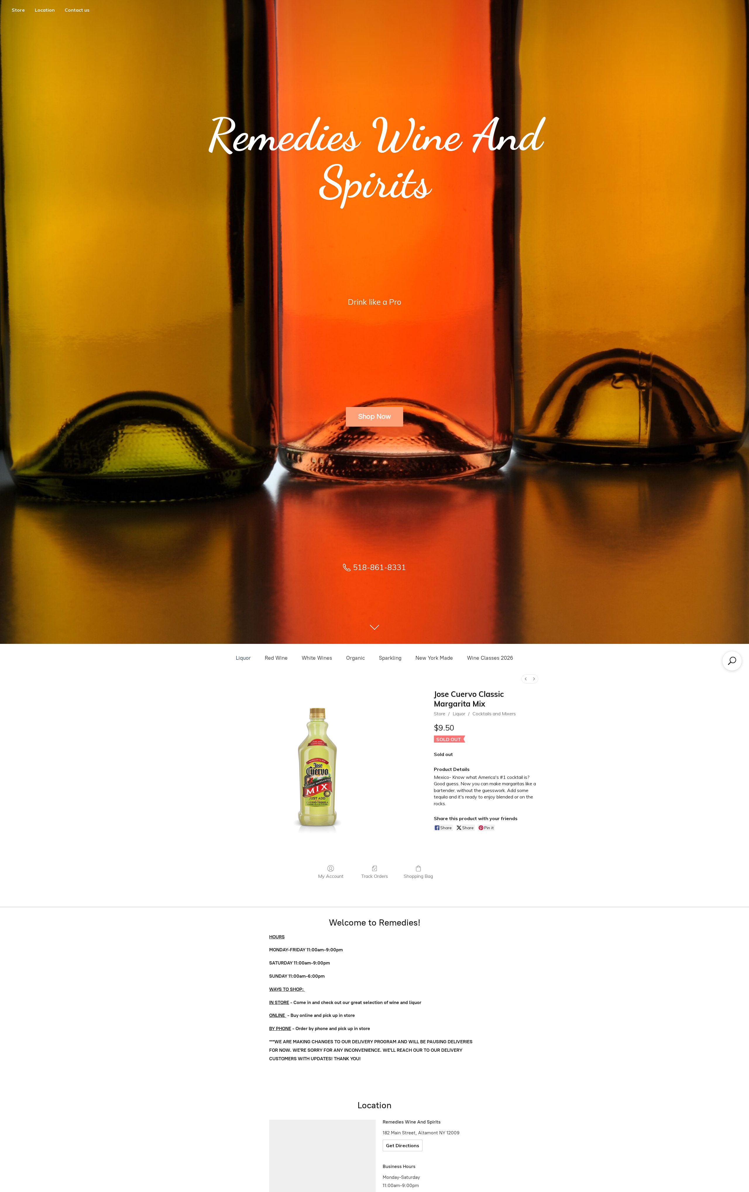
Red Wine (276, 658)
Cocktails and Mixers (494, 713)
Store (18, 10)
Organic (355, 658)
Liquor (243, 658)
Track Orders (374, 876)
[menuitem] (526, 679)
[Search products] (732, 661)
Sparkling (390, 658)
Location (45, 10)
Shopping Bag (418, 876)
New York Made (434, 658)
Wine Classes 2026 (490, 658)
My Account (330, 876)
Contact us (77, 10)
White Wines (317, 658)
